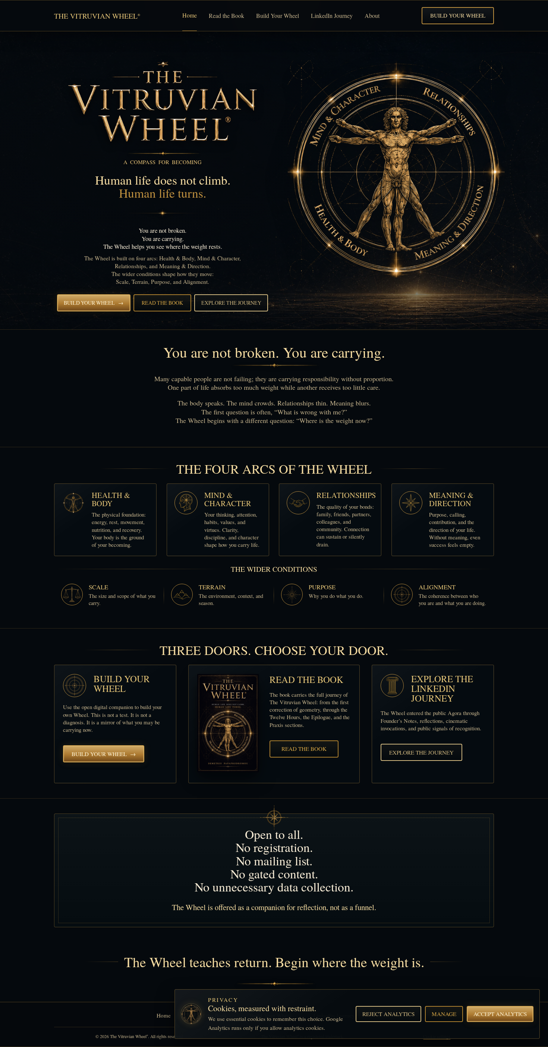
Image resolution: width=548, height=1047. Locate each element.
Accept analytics (500, 1014)
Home (189, 15)
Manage (444, 1014)
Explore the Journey (231, 302)
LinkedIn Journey (332, 15)
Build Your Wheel (277, 15)
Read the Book (226, 15)
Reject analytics (388, 1014)
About (372, 15)
